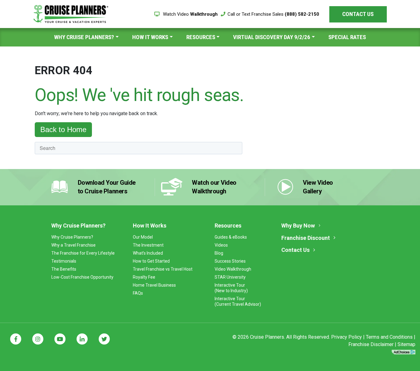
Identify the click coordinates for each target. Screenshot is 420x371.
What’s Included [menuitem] (148, 253)
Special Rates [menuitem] (347, 37)
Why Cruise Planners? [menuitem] (84, 37)
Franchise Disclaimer (371, 344)
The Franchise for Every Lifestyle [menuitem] (83, 253)
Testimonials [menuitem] (63, 261)
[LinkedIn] (82, 339)
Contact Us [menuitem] (295, 250)
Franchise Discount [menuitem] (305, 238)
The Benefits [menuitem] (63, 269)
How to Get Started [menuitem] (151, 261)
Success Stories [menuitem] (230, 261)
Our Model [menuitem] (143, 237)
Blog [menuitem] (219, 253)
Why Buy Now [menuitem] (298, 225)
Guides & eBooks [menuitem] (231, 237)
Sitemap (406, 344)
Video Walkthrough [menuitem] (233, 269)
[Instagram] (37, 339)
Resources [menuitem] (200, 37)
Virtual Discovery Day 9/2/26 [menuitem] (271, 37)
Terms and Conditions (389, 337)
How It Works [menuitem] (150, 37)
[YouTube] (59, 339)
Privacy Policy (346, 337)
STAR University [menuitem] (230, 277)
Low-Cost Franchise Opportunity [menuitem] (82, 277)
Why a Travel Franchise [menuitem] (73, 245)
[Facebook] (15, 339)
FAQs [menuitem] (138, 293)
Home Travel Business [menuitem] (154, 285)
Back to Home (63, 129)
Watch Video (190, 14)
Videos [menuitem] (221, 245)
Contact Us (358, 14)
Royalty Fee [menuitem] (144, 277)
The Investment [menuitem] (148, 245)
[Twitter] (104, 339)
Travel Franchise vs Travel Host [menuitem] (162, 269)
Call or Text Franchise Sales (273, 14)
